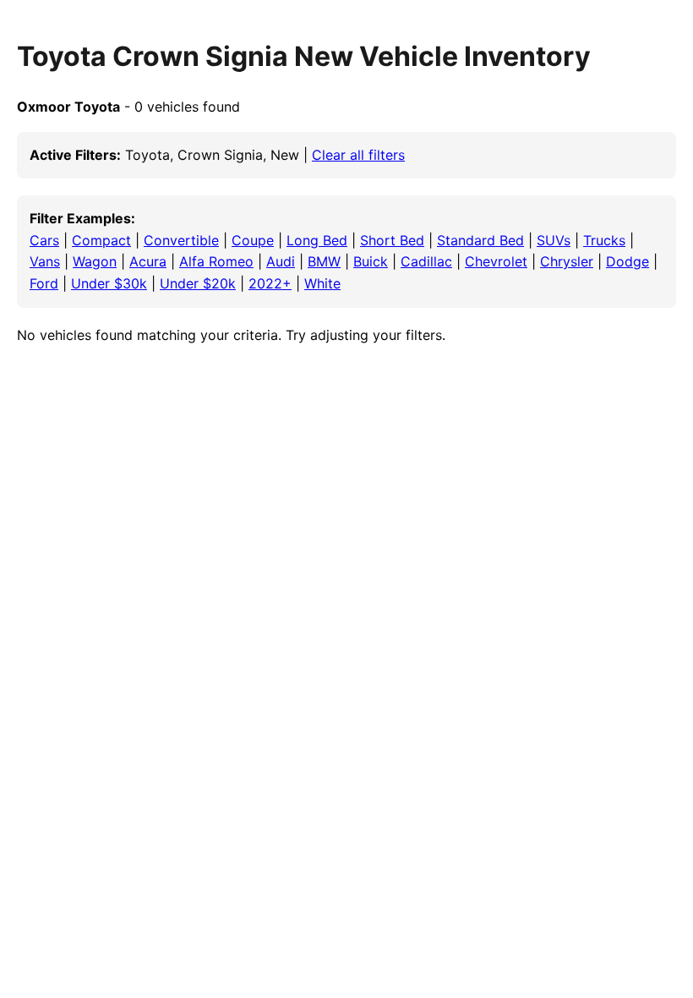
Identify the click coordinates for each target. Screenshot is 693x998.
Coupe (253, 240)
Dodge (627, 261)
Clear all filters (358, 154)
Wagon (95, 261)
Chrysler (566, 261)
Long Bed (316, 240)
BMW (324, 261)
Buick (370, 261)
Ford (44, 283)
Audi (280, 261)
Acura (147, 261)
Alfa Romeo (216, 261)
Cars (44, 240)
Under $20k (198, 283)
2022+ (270, 283)
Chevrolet (496, 261)
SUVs (553, 240)
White (322, 283)
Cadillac (426, 261)
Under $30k (109, 283)
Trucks (604, 240)
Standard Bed (480, 240)
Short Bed (392, 240)
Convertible (181, 240)
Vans (45, 261)
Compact (101, 240)
